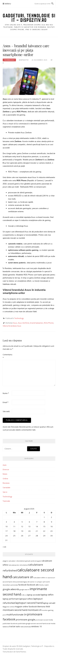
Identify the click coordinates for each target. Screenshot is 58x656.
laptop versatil (49, 603)
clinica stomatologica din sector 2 (24, 582)
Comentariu (7, 356)
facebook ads (33, 584)
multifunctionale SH (16, 614)
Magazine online (8, 607)
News (5, 474)
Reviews (6, 483)
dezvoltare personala (10, 585)
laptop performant (11, 599)
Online (5, 478)
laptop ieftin (47, 594)
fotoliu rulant (44, 585)
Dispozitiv (23, 60)
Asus (15, 323)
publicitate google (24, 623)
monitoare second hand (15, 609)
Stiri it (5, 492)
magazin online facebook (26, 606)
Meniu (8, 4)
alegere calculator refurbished (14, 561)
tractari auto (14, 626)
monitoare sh (35, 609)
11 (14, 526)
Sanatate (6, 487)
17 (6, 531)
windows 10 (36, 626)
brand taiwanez (36, 323)
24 (6, 535)
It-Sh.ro (24, 595)
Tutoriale (6, 501)
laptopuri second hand (28, 602)
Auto (4, 465)
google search (24, 589)
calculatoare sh (22, 577)
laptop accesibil (33, 594)
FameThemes (21, 652)
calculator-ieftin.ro (40, 578)
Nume (6, 393)
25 (14, 535)
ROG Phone (49, 323)
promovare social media (44, 620)
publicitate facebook (10, 623)
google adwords (11, 589)
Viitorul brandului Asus (12, 326)
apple (39, 561)
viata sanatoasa (26, 627)
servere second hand (38, 623)
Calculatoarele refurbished (18, 565)
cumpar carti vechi (43, 582)
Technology (9, 60)
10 (6, 526)
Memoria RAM (43, 606)
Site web (6, 411)
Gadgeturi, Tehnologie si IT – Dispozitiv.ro (29, 18)
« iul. (4, 547)
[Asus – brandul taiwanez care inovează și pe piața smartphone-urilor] (29, 81)
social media (50, 623)
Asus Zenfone (23, 323)
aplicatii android (31, 561)
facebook (22, 584)
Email (5, 402)
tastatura (6, 627)
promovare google (25, 619)
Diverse (6, 469)
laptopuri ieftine (26, 599)
